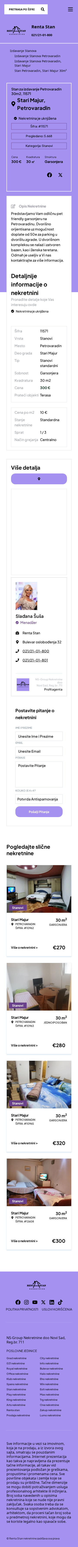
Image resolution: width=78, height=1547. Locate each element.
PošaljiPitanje (39, 812)
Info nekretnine (49, 1363)
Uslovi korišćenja (57, 1309)
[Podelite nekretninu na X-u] (61, 175)
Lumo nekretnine (50, 1415)
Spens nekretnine (17, 1384)
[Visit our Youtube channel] (34, 1302)
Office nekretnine (17, 1373)
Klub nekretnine (16, 1379)
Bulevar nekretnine (51, 1368)
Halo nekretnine (49, 1373)
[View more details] (39, 478)
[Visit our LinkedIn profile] (51, 1302)
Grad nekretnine (16, 1358)
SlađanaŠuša (30, 616)
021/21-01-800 (41, 35)
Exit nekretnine (49, 1389)
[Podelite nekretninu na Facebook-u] (50, 175)
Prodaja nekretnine (18, 1415)
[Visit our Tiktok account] (60, 1302)
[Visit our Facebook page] (18, 1302)
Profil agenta (53, 689)
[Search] (43, 9)
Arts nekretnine (15, 1405)
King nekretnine (16, 1399)
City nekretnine (49, 1358)
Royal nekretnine (16, 1368)
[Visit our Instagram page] (26, 1302)
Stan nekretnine (16, 1389)
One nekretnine (49, 1405)
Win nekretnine (49, 1384)
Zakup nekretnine (50, 1410)
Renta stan (13, 1410)
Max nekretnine (49, 1394)
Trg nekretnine (48, 1399)
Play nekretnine (16, 1394)
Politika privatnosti (22, 1309)
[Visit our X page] (43, 1302)
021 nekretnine (15, 1363)
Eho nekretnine (49, 1379)
